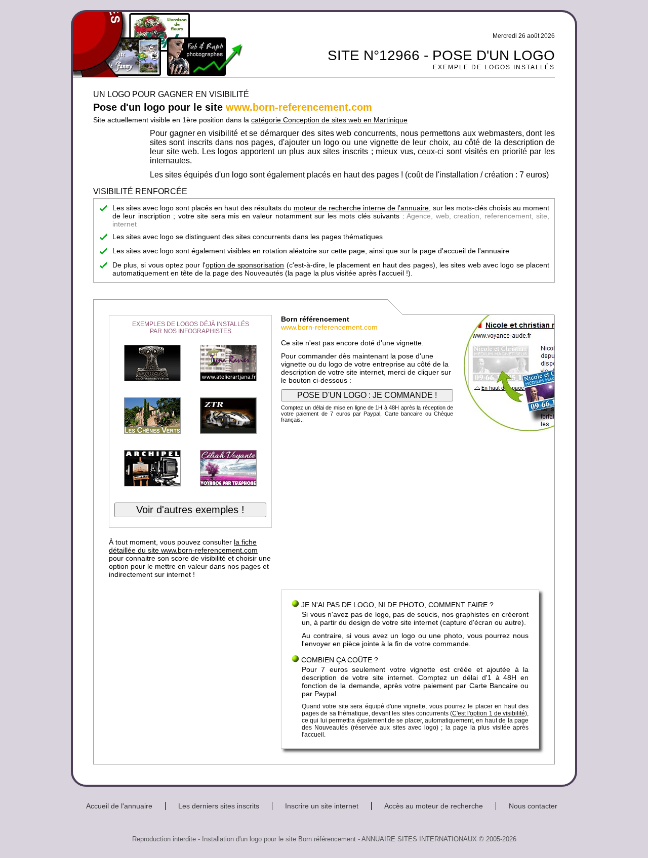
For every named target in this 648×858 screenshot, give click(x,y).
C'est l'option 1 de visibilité (488, 713)
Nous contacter (533, 806)
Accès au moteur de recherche (433, 806)
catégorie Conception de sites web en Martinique (329, 120)
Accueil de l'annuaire (119, 806)
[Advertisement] (410, 508)
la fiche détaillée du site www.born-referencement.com (183, 546)
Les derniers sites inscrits (218, 806)
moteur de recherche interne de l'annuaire (361, 208)
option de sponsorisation (245, 265)
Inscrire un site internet (321, 806)
